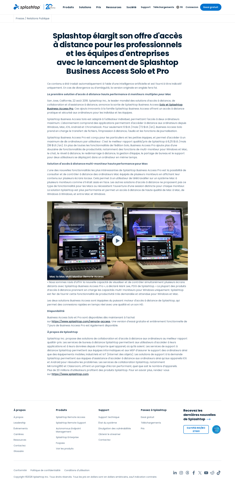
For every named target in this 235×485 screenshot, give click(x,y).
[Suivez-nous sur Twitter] (200, 473)
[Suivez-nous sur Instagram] (181, 473)
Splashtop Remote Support (71, 422)
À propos (20, 410)
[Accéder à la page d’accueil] (27, 7)
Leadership (20, 422)
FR (181, 7)
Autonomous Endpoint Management (68, 430)
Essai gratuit (210, 7)
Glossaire (19, 451)
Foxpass (60, 443)
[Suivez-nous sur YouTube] (206, 473)
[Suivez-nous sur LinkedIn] (175, 473)
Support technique (108, 417)
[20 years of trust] (48, 7)
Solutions (85, 7)
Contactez (20, 445)
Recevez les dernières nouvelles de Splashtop (199, 414)
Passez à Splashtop (154, 410)
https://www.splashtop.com (70, 374)
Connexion (192, 7)
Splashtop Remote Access (70, 417)
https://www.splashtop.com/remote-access (81, 321)
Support (146, 7)
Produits (68, 7)
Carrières (19, 434)
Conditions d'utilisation (77, 470)
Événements (21, 428)
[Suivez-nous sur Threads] (187, 473)
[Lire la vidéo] (117, 240)
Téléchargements (163, 7)
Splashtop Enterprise (67, 437)
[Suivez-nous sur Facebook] (193, 473)
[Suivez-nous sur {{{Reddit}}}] (212, 473)
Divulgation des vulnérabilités (114, 428)
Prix (98, 7)
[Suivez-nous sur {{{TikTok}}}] (218, 473)
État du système (107, 422)
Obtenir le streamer (109, 434)
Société (131, 7)
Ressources (113, 7)
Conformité (20, 470)
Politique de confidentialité (45, 470)
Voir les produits (65, 448)
